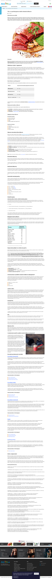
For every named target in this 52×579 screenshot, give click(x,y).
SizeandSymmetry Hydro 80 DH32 (13, 416)
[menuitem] (15, 7)
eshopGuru (49, 577)
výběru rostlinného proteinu (27, 445)
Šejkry (37, 552)
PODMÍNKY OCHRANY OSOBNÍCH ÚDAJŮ (19, 568)
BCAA (14, 186)
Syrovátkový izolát (12, 382)
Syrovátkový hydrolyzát (13, 399)
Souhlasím (36, 573)
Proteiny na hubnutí (22, 552)
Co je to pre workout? (30, 564)
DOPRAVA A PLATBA (17, 569)
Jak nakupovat (3, 0)
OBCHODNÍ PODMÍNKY (8, 0)
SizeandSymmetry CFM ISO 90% (13, 396)
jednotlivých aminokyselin (25, 134)
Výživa (2, 544)
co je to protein (23, 154)
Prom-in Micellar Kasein (11, 434)
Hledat (36, 3)
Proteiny (3, 552)
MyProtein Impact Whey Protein (13, 379)
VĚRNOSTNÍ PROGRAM (17, 564)
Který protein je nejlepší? (30, 568)
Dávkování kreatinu (29, 563)
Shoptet (44, 577)
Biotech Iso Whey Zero (11, 394)
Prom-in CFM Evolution (11, 377)
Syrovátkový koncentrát (13, 356)
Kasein (9, 419)
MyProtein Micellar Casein (12, 435)
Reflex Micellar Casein (11, 436)
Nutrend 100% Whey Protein (12, 378)
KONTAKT (15, 563)
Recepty (15, 544)
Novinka (42, 544)
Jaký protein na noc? (30, 569)
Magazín (29, 544)
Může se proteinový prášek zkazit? (32, 567)
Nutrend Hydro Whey (11, 395)
